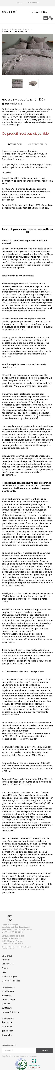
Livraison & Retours (10, 1012)
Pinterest (7, 1026)
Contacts (6, 959)
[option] (27, 54)
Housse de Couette (21, 29)
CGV (4, 972)
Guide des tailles (37, 144)
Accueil (5, 29)
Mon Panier (7, 995)
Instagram (8, 1031)
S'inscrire (44, 1051)
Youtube (7, 1035)
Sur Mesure (7, 1008)
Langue (19, 3)
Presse (5, 968)
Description (14, 144)
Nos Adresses (8, 964)
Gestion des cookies (11, 981)
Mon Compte (8, 991)
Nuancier (6, 1003)
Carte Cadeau (8, 999)
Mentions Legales (9, 976)
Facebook (7, 1022)
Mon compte (33, 3)
